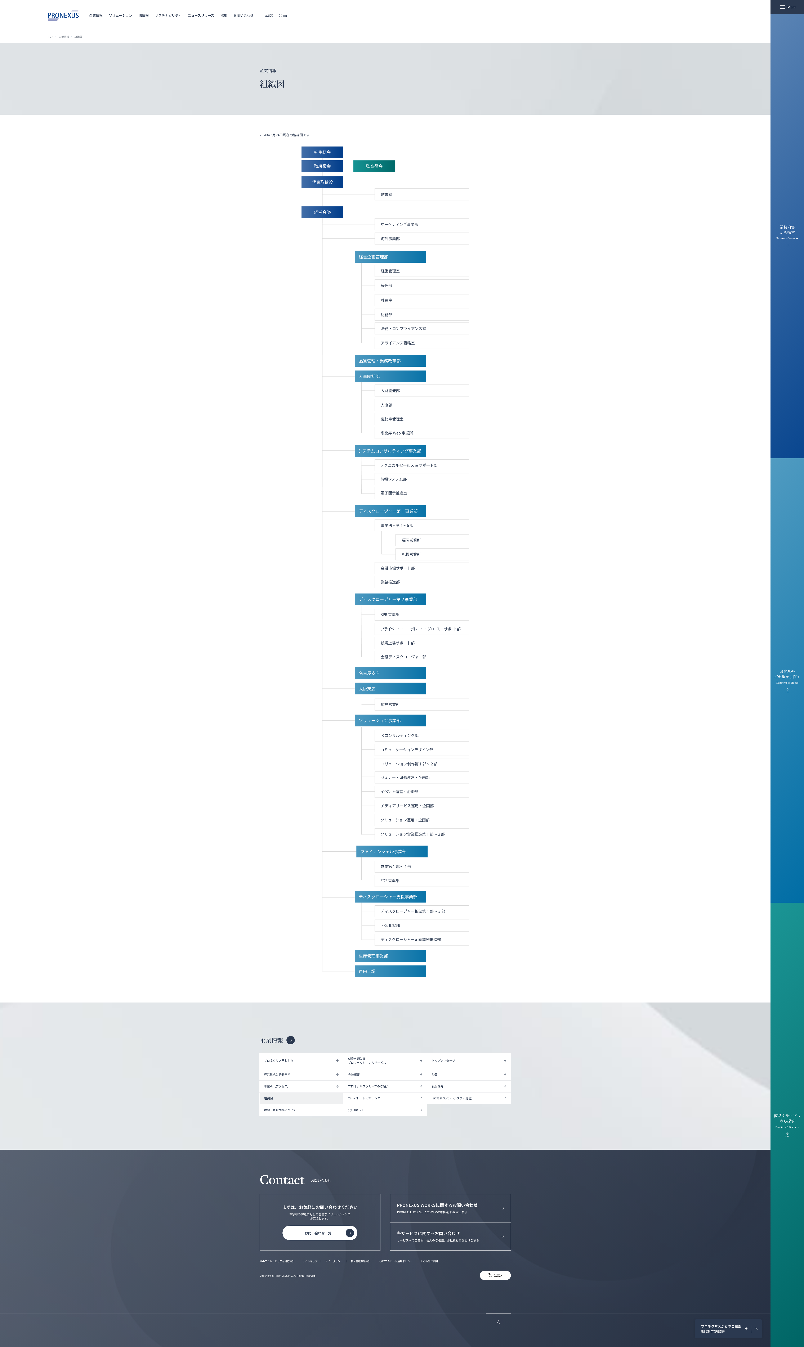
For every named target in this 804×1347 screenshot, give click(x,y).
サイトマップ (309, 1261)
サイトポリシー (334, 1261)
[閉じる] (757, 1328)
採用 (223, 16)
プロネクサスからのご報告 (721, 1328)
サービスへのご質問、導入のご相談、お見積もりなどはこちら (438, 1236)
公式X (269, 15)
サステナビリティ (168, 16)
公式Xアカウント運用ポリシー (395, 1261)
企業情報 (96, 16)
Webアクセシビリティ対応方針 (277, 1261)
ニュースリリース (201, 16)
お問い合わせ (243, 16)
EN (285, 15)
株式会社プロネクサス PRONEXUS (63, 15)
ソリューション (120, 16)
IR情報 (144, 16)
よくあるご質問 (429, 1261)
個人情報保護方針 (360, 1261)
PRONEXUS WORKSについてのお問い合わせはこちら (437, 1208)
